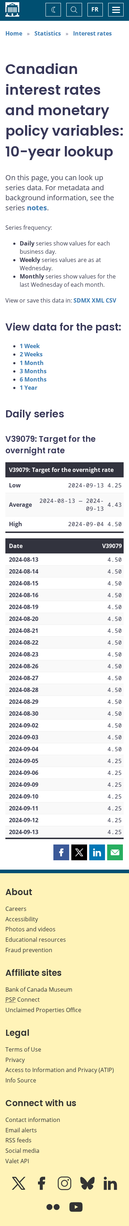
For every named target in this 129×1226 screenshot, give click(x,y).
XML (98, 300)
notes (37, 207)
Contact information (32, 1120)
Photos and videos (30, 929)
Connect (22, 999)
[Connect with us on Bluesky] (88, 1188)
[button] (61, 852)
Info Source (20, 1080)
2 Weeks (31, 354)
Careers (16, 909)
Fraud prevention (28, 950)
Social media (22, 1151)
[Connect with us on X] (19, 1188)
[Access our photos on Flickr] (53, 1212)
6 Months (33, 379)
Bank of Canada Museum (38, 989)
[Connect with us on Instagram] (65, 1188)
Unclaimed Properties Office (43, 1010)
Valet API (17, 1161)
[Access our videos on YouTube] (76, 1212)
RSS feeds (18, 1140)
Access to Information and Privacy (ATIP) (59, 1070)
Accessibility (21, 919)
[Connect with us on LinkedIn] (110, 1188)
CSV (111, 300)
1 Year (28, 388)
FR (95, 9)
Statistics (47, 33)
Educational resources (35, 940)
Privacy (15, 1060)
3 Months (33, 371)
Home (13, 33)
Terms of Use (23, 1049)
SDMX (81, 300)
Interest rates (92, 33)
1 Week (30, 346)
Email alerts (21, 1130)
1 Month (32, 363)
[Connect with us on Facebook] (42, 1188)
